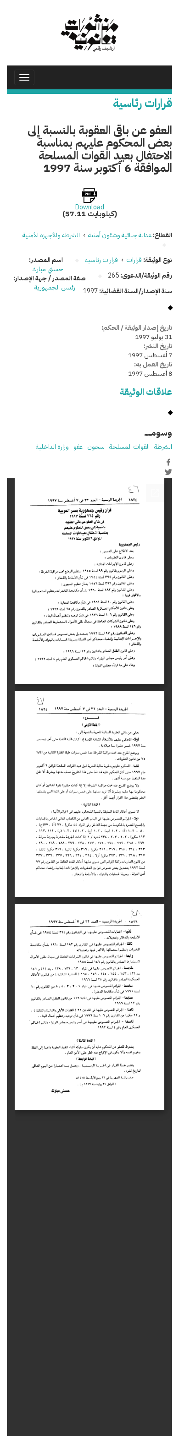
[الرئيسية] (89, 33)
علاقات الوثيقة (146, 392)
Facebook (168, 462)
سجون (96, 447)
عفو (78, 447)
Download (89, 207)
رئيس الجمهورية (55, 287)
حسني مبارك (47, 269)
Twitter (168, 471)
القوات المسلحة (129, 447)
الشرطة (163, 447)
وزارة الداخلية (52, 447)
